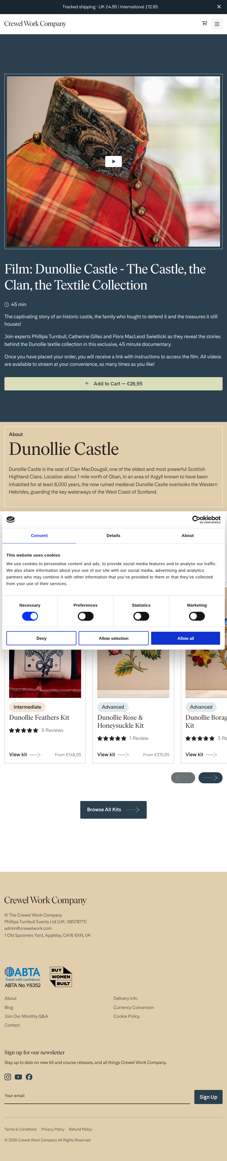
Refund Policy (80, 1129)
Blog (8, 1007)
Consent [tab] (39, 535)
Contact (12, 1025)
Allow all (185, 638)
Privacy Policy (53, 1129)
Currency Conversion (134, 1007)
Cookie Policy (127, 1016)
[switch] (86, 616)
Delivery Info (126, 998)
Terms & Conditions (20, 1129)
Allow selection (113, 638)
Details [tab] (113, 535)
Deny (42, 638)
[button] (204, 24)
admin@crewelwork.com (27, 928)
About (10, 998)
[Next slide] (210, 777)
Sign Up (208, 1097)
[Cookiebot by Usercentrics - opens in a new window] (196, 519)
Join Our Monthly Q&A (26, 1016)
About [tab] (188, 535)
